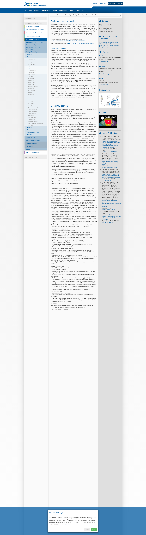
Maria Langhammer (32, 98)
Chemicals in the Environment (34, 33)
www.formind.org (105, 74)
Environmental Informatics (33, 140)
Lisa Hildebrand (31, 125)
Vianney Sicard (31, 119)
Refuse (87, 530)
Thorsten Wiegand (32, 109)
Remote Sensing (30, 137)
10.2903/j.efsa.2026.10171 (108, 209)
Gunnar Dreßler (31, 74)
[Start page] (26, 10)
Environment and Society (32, 152)
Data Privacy (103, 3)
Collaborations (32, 70)
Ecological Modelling (31, 52)
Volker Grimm (31, 84)
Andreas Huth (31, 92)
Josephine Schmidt (105, 30)
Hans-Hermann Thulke (33, 107)
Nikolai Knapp (31, 94)
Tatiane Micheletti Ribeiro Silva (35, 123)
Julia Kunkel (31, 78)
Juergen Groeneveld (33, 86)
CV (29, 67)
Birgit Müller (31, 104)
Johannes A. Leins (32, 100)
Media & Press (63, 10)
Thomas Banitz (31, 59)
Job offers (29, 135)
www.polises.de (104, 61)
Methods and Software (33, 132)
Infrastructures (46, 10)
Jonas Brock (31, 63)
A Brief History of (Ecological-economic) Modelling (81, 43)
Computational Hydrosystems (34, 45)
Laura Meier (31, 102)
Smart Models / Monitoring (33, 39)
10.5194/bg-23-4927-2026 (108, 222)
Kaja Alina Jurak (32, 113)
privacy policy (67, 524)
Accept (94, 530)
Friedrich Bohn (31, 61)
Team (28, 57)
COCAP (28, 149)
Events (71, 10)
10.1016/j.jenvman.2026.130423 (109, 167)
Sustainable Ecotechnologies (33, 36)
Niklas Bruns (31, 115)
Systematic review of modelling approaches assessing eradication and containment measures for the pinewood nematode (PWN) (111, 203)
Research (36, 10)
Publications (31, 72)
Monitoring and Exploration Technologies (33, 48)
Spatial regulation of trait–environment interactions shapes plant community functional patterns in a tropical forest (111, 175)
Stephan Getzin (31, 82)
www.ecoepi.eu (104, 84)
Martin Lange (31, 96)
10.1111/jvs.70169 (106, 180)
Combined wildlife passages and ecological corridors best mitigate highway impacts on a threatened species (110, 162)
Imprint (95, 3)
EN (122, 3)
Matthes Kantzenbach (33, 121)
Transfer (54, 10)
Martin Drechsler (32, 65)
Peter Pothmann (32, 117)
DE (119, 3)
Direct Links (111, 3)
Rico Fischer (31, 80)
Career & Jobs (79, 10)
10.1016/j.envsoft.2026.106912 (109, 151)
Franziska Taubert (32, 106)
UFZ (30, 10)
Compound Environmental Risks (34, 42)
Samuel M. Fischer (32, 111)
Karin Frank (30, 76)
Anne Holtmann (31, 90)
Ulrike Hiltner (31, 88)
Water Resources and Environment (35, 29)
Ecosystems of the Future (32, 26)
